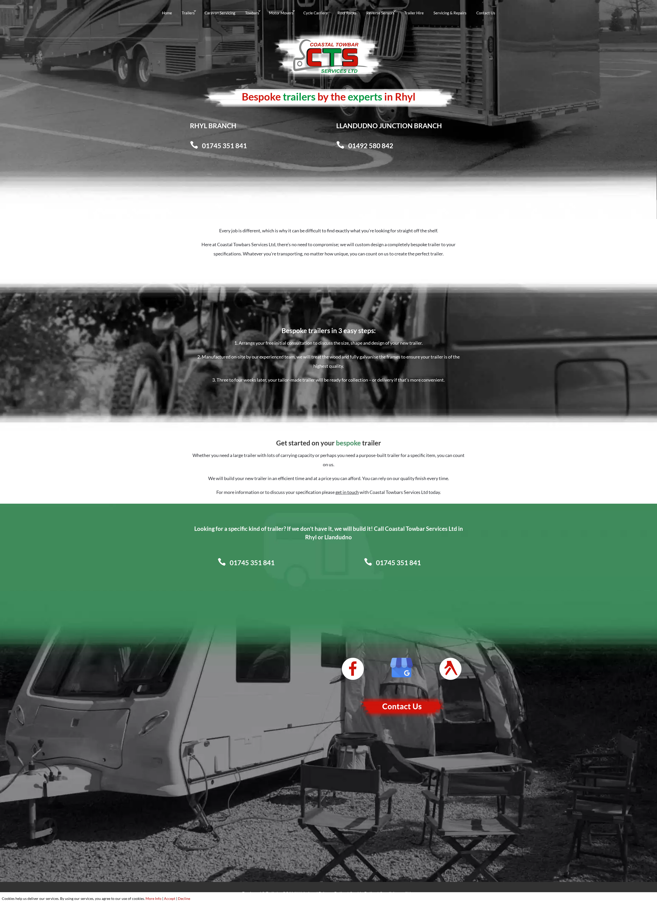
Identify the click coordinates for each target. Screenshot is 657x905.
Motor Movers (281, 13)
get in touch (347, 492)
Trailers (188, 13)
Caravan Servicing (220, 13)
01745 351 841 (224, 146)
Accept (169, 898)
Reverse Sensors (380, 13)
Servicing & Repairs (450, 13)
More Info (153, 898)
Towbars (252, 13)
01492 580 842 (370, 146)
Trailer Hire (414, 13)
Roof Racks (346, 13)
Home (167, 13)
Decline (184, 898)
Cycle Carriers (315, 13)
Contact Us (485, 13)
